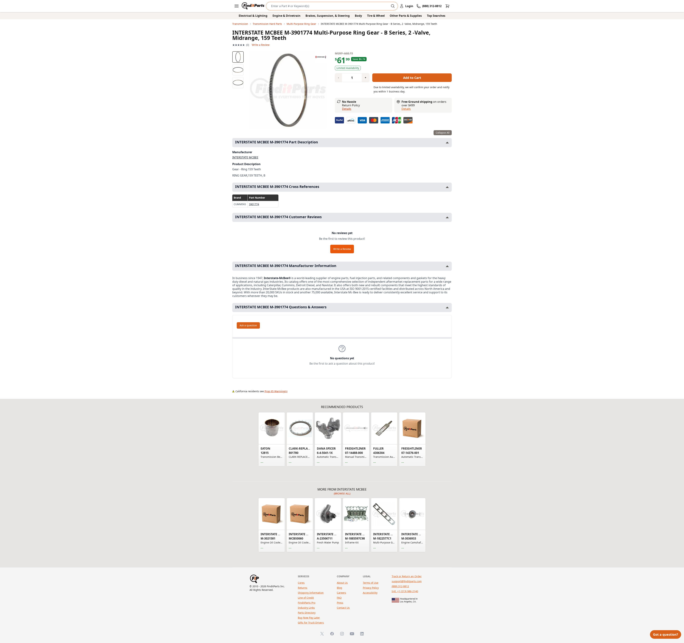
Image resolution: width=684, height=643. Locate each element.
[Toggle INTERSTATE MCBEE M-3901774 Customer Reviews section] (447, 217)
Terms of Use (370, 582)
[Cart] (447, 6)
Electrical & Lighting (253, 16)
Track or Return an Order (407, 576)
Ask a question (248, 325)
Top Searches (436, 16)
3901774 (254, 204)
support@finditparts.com (407, 581)
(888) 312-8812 (400, 586)
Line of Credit (306, 597)
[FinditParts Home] (253, 6)
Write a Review (261, 44)
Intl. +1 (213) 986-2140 (405, 591)
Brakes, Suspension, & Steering (327, 16)
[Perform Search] (393, 6)
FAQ (339, 597)
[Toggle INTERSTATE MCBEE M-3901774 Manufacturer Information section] (447, 266)
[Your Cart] (447, 6)
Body (358, 16)
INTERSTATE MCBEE (245, 157)
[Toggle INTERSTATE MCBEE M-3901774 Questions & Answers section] (447, 307)
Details (346, 109)
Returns (302, 587)
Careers (341, 592)
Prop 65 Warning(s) (276, 391)
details (406, 109)
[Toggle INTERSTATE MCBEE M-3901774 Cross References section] (447, 187)
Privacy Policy (371, 587)
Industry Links (306, 607)
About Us (342, 582)
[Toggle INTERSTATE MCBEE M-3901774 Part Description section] (447, 143)
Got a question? (665, 634)
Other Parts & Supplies (406, 16)
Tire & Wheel (376, 16)
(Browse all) (342, 493)
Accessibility (370, 592)
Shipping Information (311, 592)
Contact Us (343, 607)
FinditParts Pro (306, 602)
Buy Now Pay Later (309, 617)
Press (340, 602)
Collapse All (443, 132)
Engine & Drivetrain (286, 16)
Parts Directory (306, 612)
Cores (301, 582)
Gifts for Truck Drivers (311, 622)
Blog (339, 587)
